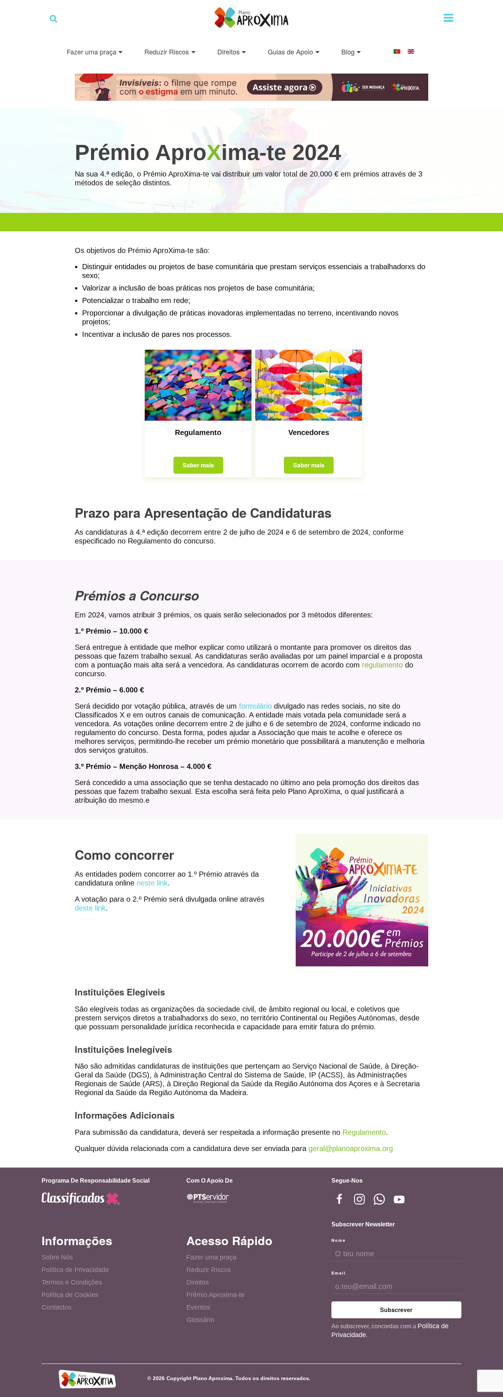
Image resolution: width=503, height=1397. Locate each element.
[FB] (339, 1199)
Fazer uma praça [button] (91, 51)
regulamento (382, 665)
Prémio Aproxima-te (215, 1294)
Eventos (198, 1307)
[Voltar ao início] (251, 18)
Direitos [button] (228, 51)
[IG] (359, 1199)
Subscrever (396, 1309)
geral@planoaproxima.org (351, 1148)
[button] (53, 18)
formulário (255, 706)
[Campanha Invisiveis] (251, 86)
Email (338, 1273)
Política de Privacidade (75, 1269)
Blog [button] (348, 51)
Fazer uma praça (211, 1257)
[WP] (379, 1199)
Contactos (56, 1307)
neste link (152, 883)
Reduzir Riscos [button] (166, 51)
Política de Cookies (70, 1294)
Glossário (200, 1319)
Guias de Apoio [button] (290, 51)
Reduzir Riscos (208, 1269)
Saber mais (198, 465)
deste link (90, 908)
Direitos (197, 1282)
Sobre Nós (57, 1257)
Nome (338, 1240)
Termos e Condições (72, 1282)
